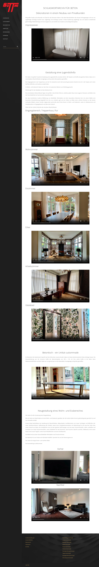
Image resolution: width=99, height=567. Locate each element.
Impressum (27, 544)
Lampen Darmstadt (66, 540)
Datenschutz (28, 542)
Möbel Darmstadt (66, 544)
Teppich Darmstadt (66, 553)
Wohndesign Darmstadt (67, 557)
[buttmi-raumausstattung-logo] (11, 7)
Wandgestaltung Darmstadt (68, 555)
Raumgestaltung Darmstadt (68, 551)
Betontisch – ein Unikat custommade (60, 352)
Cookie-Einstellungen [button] (29, 537)
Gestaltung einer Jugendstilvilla (60, 72)
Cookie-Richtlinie (29, 540)
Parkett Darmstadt (66, 546)
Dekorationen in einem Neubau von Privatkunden (60, 13)
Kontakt (27, 546)
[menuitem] (11, 18)
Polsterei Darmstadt (66, 549)
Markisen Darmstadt (66, 542)
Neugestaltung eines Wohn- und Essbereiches (60, 410)
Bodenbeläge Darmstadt (67, 537)
